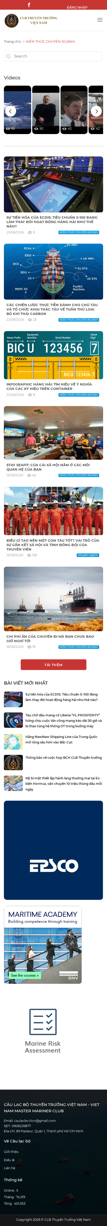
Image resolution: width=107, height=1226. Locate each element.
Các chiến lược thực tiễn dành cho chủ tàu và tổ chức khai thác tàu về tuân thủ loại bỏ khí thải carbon (52, 309)
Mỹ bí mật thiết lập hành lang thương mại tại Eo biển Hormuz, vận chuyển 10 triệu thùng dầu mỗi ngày (63, 783)
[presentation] (10, 111)
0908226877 (21, 1126)
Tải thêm (53, 665)
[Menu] (100, 18)
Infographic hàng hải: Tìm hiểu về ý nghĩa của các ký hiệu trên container (49, 386)
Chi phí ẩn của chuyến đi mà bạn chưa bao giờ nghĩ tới (50, 638)
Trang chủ (12, 41)
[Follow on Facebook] (28, 5)
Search (8, 56)
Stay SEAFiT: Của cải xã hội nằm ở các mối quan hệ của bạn (48, 467)
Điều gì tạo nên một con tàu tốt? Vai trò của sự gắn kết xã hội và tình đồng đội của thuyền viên (52, 544)
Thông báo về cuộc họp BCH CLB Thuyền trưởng (63, 758)
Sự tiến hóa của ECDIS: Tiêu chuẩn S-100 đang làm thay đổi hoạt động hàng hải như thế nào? (51, 221)
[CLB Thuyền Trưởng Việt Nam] (48, 21)
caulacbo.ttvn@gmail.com (35, 1121)
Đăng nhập (77, 7)
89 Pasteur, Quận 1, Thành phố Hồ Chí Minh (49, 1131)
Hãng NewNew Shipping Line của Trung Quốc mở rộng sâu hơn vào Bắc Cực (61, 739)
